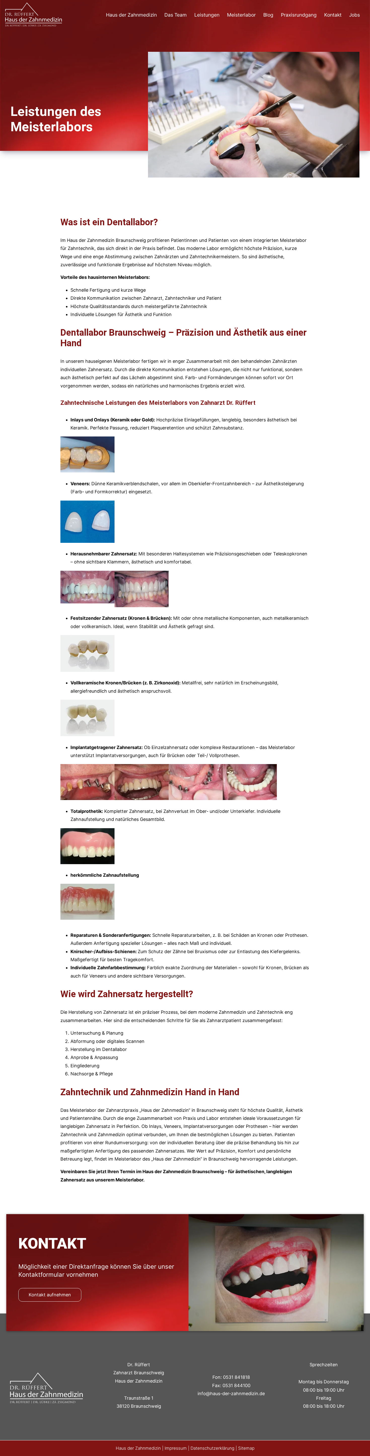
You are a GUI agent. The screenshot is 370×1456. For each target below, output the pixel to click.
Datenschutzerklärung (212, 1448)
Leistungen (206, 15)
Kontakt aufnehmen (50, 1294)
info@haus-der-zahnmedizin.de (231, 1393)
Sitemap (246, 1448)
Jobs (354, 15)
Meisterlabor (241, 15)
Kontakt (333, 15)
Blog (268, 15)
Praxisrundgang (299, 15)
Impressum (176, 1448)
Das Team (175, 15)
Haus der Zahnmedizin (131, 15)
